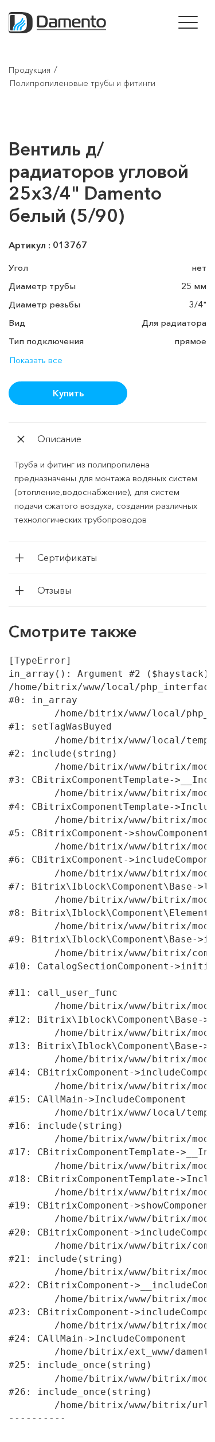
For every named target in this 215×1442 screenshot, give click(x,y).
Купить (68, 393)
